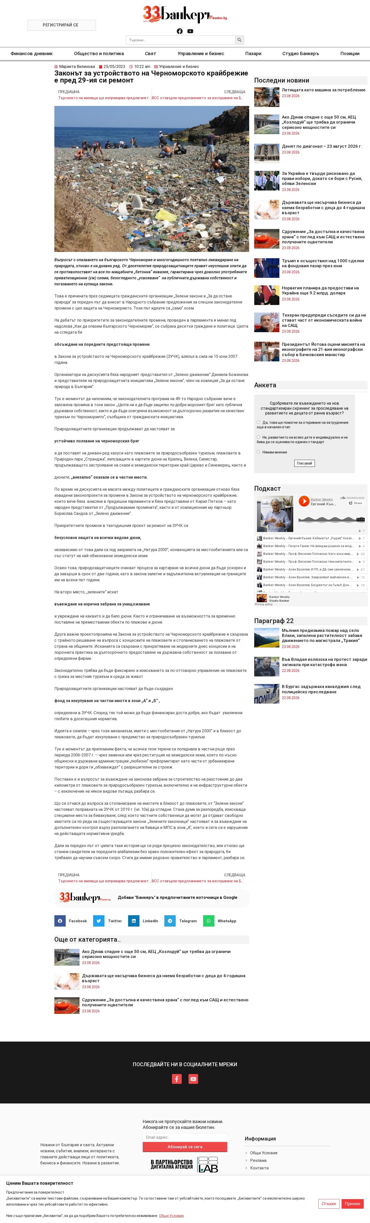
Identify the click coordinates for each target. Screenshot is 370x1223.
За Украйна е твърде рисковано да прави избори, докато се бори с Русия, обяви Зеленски (322, 178)
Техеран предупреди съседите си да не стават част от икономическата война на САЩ (324, 320)
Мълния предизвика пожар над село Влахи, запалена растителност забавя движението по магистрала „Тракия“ (322, 635)
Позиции (350, 53)
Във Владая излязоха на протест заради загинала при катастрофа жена (324, 662)
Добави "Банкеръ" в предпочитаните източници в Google (177, 897)
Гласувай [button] (304, 463)
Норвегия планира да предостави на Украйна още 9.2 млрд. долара (320, 290)
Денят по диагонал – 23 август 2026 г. (322, 146)
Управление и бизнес (201, 53)
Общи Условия (171, 1216)
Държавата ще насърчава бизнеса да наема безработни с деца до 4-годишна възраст (323, 207)
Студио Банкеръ (300, 53)
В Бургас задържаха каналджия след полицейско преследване (321, 689)
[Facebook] (179, 31)
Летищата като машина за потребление (323, 89)
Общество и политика (99, 53)
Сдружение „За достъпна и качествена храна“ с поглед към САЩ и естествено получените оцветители (323, 236)
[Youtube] (190, 31)
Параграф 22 (274, 621)
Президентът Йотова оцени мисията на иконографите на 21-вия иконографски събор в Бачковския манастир (323, 349)
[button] (72, 921)
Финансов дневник (32, 53)
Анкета (265, 385)
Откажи (329, 1203)
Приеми (352, 1203)
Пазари (253, 53)
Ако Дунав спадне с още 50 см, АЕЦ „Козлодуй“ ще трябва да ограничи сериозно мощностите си (319, 122)
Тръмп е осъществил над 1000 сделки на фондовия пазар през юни (323, 263)
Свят (150, 53)
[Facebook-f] (176, 1079)
